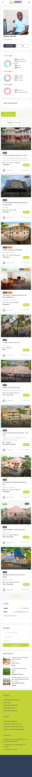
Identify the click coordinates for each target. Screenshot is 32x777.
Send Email (9, 46)
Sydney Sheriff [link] (9, 170)
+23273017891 (25, 608)
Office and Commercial (10, 705)
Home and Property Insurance (12, 724)
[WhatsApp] (4, 619)
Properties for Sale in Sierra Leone (13, 726)
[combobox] (18, 122)
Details (26, 165)
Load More (16, 596)
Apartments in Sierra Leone (11, 700)
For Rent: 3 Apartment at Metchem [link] (13, 250)
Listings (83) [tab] (8, 114)
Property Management (10, 721)
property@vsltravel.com (21, 612)
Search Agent (16, 645)
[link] (16, 138)
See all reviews (16, 39)
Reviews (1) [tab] (23, 114)
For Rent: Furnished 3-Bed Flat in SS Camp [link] (15, 155)
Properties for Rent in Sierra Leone (13, 729)
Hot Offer (27, 224)
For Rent (27, 129)
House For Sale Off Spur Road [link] (11, 387)
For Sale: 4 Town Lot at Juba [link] (11, 342)
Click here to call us (11, 749)
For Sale (27, 316)
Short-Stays (7, 702)
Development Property (10, 711)
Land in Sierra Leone (9, 708)
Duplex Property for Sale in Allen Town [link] (14, 529)
